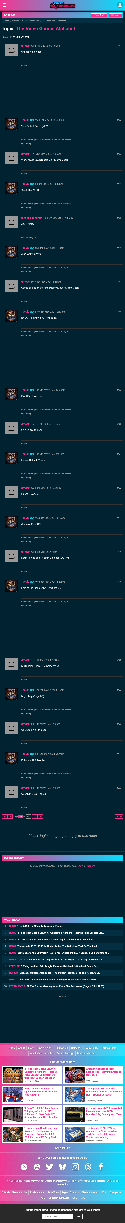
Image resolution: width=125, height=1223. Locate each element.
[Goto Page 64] (40, 816)
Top (12, 1048)
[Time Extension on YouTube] (37, 1167)
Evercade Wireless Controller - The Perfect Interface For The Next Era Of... (55, 973)
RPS (82, 1197)
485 (119, 218)
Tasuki (25, 119)
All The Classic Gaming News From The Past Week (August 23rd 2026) (56, 986)
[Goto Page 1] (4, 816)
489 (119, 390)
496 (119, 660)
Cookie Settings (65, 1053)
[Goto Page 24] (10, 816)
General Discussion (30, 21)
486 (119, 248)
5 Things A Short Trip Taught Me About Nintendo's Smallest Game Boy (53, 966)
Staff (31, 1048)
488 (119, 311)
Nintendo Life (19, 1192)
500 (119, 788)
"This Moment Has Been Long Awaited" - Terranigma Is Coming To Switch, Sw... (57, 959)
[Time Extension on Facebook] (101, 1167)
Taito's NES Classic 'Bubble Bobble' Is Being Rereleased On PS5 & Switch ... (54, 979)
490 (119, 424)
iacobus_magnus (31, 217)
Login (81, 866)
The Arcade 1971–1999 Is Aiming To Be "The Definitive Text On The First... (54, 946)
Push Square (32, 140)
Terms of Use (109, 1048)
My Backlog (26, 143)
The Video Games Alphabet (45, 28)
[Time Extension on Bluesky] (62, 1167)
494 (119, 552)
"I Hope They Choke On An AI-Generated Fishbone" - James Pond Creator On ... (57, 932)
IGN (104, 1192)
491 (119, 454)
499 (119, 754)
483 (119, 154)
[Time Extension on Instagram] (75, 1167)
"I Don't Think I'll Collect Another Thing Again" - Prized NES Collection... (52, 939)
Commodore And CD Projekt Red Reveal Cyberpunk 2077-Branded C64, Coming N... (59, 952)
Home (6, 21)
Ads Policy (36, 1053)
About (21, 1048)
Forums (9, 15)
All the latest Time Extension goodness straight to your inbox (62, 1209)
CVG (74, 1197)
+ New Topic (99, 15)
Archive (49, 1053)
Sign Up (91, 866)
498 (119, 724)
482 (119, 120)
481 (119, 46)
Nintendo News (90, 1192)
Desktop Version (86, 1053)
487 (119, 282)
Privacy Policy (90, 1048)
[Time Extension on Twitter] (49, 1167)
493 (119, 518)
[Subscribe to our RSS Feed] (24, 1167)
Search (116, 15)
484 (119, 184)
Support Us (62, 1048)
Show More (61, 1147)
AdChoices (88, 1181)
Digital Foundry (70, 1192)
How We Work (44, 1048)
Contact (75, 1048)
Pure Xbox (53, 1192)
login (44, 836)
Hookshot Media (22, 1181)
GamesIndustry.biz (58, 1197)
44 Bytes (74, 1181)
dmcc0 (25, 45)
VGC (42, 1197)
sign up (58, 836)
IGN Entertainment (50, 1181)
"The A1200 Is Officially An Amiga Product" (36, 926)
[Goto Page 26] (34, 816)
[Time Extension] (62, 5)
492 (119, 488)
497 (119, 690)
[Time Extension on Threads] (88, 1167)
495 (119, 581)
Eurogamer (115, 1192)
